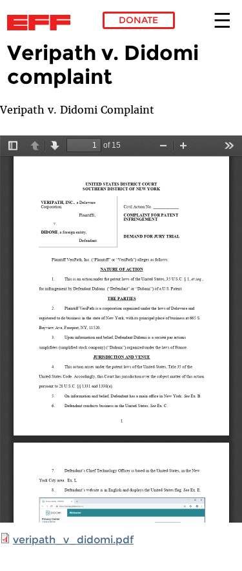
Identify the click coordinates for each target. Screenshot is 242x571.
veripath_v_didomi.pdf (73, 540)
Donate (138, 20)
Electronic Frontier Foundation (42, 22)
